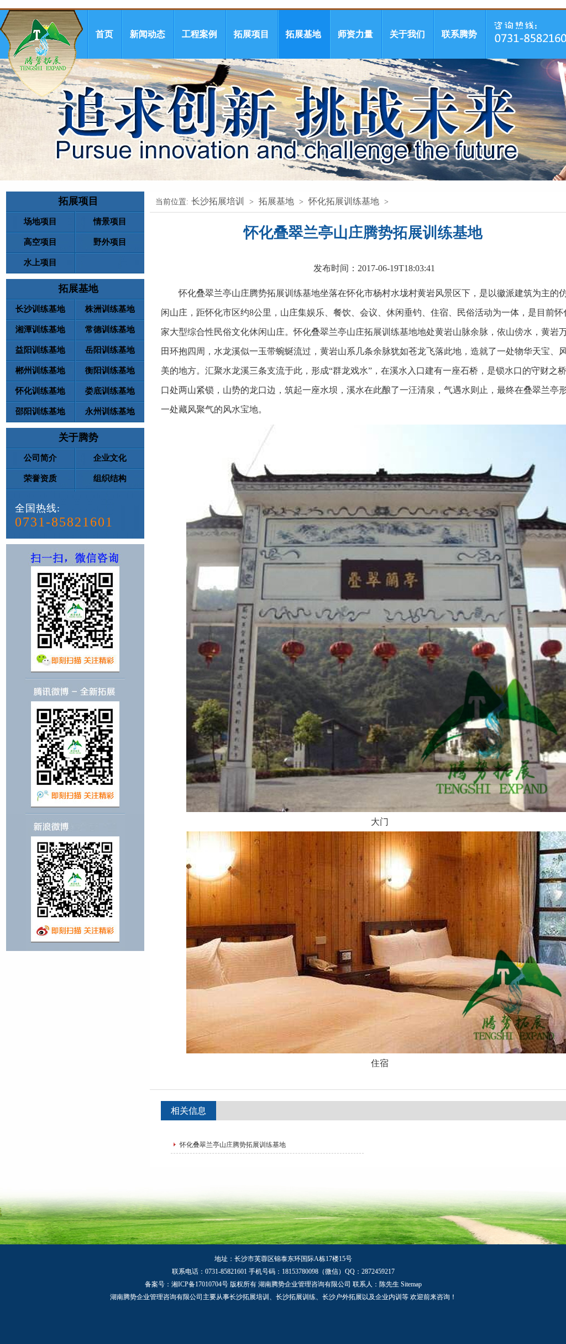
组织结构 (110, 478)
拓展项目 (251, 34)
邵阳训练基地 (40, 411)
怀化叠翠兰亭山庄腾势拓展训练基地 (233, 1145)
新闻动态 (147, 34)
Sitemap (411, 1284)
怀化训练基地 (40, 390)
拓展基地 (303, 34)
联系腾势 (459, 34)
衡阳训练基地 (110, 370)
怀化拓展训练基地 (343, 201)
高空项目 (40, 241)
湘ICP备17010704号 (199, 1284)
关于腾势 (78, 437)
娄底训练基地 (110, 390)
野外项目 (110, 241)
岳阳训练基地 (110, 349)
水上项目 (40, 262)
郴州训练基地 (40, 370)
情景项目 (110, 221)
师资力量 (355, 34)
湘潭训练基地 (40, 329)
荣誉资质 (40, 478)
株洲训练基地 (110, 308)
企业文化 (110, 457)
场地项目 (40, 221)
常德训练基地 (110, 329)
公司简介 (40, 457)
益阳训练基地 (40, 349)
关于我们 (407, 34)
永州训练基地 (110, 411)
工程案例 (199, 34)
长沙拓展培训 (217, 201)
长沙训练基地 (40, 308)
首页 (104, 34)
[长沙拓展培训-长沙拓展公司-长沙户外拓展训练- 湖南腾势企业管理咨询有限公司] (41, 53)
